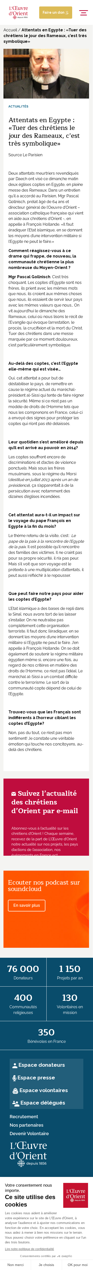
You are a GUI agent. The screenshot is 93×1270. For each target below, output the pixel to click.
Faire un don (54, 12)
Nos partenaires (26, 1125)
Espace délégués (42, 1103)
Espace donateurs (41, 1065)
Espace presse (36, 1077)
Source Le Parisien (25, 155)
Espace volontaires (43, 1090)
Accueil (10, 30)
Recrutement (24, 1116)
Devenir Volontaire (29, 1133)
